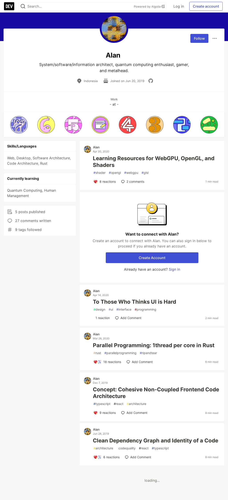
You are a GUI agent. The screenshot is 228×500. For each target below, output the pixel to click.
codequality (126, 448)
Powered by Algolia (147, 6)
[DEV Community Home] (9, 6)
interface (123, 309)
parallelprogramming (120, 353)
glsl (145, 172)
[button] (19, 125)
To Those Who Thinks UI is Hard (134, 302)
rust (97, 353)
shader (100, 172)
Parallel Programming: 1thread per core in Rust (153, 345)
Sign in (174, 269)
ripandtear (148, 353)
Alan (96, 147)
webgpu (131, 172)
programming (145, 309)
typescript (102, 404)
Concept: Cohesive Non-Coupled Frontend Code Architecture (156, 392)
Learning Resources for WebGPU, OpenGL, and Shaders (153, 161)
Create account (206, 6)
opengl (115, 172)
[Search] (22, 6)
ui (111, 309)
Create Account (152, 257)
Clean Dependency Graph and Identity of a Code (155, 440)
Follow (199, 38)
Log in (178, 6)
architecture (136, 404)
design (99, 309)
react (118, 404)
